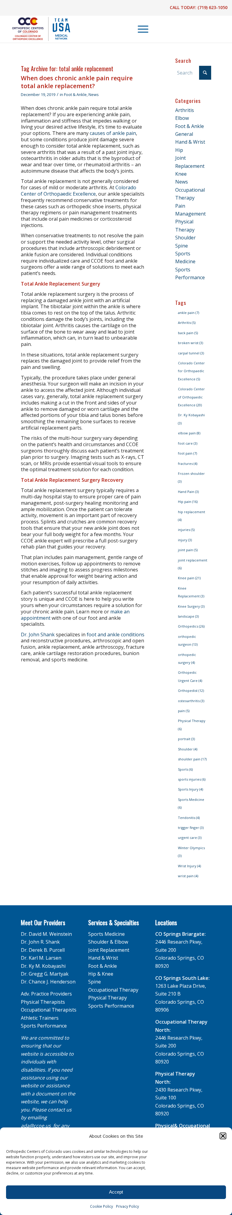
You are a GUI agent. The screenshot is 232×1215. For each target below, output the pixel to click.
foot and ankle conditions (115, 634)
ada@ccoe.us (36, 1125)
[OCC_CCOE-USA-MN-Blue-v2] (37, 29)
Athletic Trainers (40, 1018)
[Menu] (140, 29)
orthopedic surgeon (188, 640)
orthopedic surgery (187, 658)
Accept (116, 1191)
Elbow (182, 118)
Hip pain (188, 501)
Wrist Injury (189, 866)
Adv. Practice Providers (46, 993)
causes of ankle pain (113, 133)
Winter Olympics (191, 852)
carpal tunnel (191, 353)
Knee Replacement (191, 592)
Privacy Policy (127, 1206)
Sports (185, 769)
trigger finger (191, 827)
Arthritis (184, 110)
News (94, 94)
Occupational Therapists (48, 1009)
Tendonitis (189, 817)
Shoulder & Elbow (108, 941)
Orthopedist (191, 690)
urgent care (189, 837)
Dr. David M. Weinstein (46, 934)
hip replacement (191, 516)
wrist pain (188, 876)
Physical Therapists (43, 1002)
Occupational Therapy (113, 989)
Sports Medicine (191, 803)
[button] (223, 1136)
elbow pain (189, 433)
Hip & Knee (100, 973)
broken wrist (190, 343)
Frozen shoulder (191, 477)
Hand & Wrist (190, 142)
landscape (188, 616)
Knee (181, 174)
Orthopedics (191, 626)
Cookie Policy (101, 1206)
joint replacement (192, 564)
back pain (188, 333)
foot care (187, 443)
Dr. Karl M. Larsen (41, 957)
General (184, 134)
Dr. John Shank (38, 634)
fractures (187, 463)
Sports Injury (190, 789)
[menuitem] (140, 29)
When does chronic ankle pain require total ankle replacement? (77, 82)
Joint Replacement (108, 950)
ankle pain (188, 312)
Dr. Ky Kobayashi (191, 419)
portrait (186, 739)
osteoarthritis (191, 701)
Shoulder (185, 237)
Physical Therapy (191, 724)
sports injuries (191, 779)
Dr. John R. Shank (40, 941)
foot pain (187, 453)
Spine (181, 245)
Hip (179, 150)
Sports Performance (44, 1025)
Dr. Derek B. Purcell (43, 950)
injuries (186, 529)
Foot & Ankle (75, 94)
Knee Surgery (191, 606)
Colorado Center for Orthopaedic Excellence (191, 371)
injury (185, 540)
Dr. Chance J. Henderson (48, 981)
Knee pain (189, 578)
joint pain (188, 550)
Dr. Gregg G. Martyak (45, 973)
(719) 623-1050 (212, 7)
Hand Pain (188, 491)
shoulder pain (192, 759)
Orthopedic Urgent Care (190, 676)
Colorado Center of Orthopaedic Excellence (78, 190)
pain (183, 710)
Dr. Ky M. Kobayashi (43, 966)
